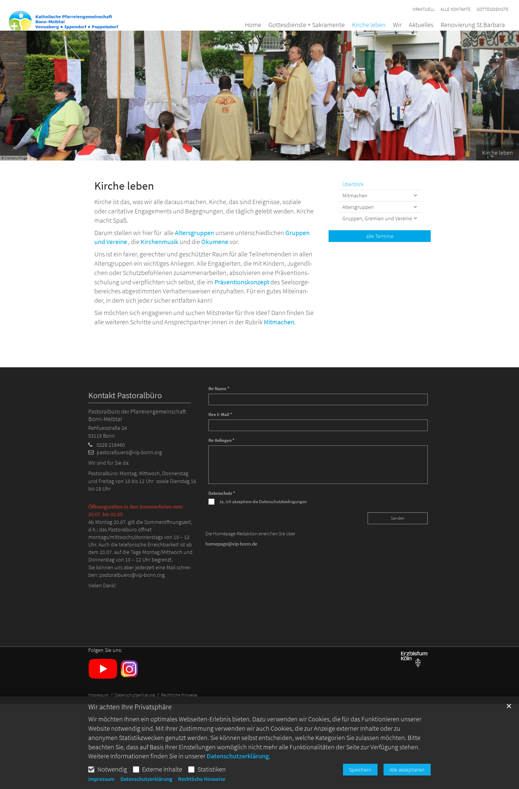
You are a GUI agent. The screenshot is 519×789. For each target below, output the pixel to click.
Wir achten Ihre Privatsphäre (130, 706)
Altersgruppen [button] (358, 206)
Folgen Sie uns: (105, 650)
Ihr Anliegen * (221, 440)
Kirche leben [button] (369, 25)
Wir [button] (397, 25)
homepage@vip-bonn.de (231, 543)
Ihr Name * (218, 388)
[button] (469, 26)
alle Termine (379, 236)
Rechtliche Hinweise (201, 779)
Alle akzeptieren (407, 769)
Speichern (360, 769)
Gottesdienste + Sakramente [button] (307, 25)
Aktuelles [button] (421, 25)
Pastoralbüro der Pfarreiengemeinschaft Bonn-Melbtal (137, 415)
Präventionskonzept (241, 282)
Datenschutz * (221, 493)
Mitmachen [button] (355, 195)
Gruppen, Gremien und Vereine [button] (377, 218)
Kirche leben (124, 186)
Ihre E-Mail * (220, 414)
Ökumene (214, 241)
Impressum (101, 779)
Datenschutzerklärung (238, 756)
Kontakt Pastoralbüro (125, 395)
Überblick (352, 184)
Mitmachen (279, 322)
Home (253, 25)
